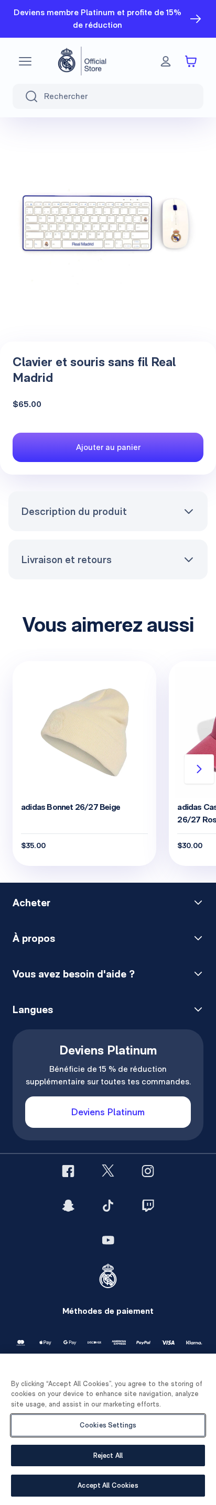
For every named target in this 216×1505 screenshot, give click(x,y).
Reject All (108, 1455)
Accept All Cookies (108, 1485)
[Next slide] (199, 769)
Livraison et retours (66, 559)
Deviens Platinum (108, 1111)
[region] (108, 1429)
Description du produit (74, 511)
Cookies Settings (108, 1425)
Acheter (31, 902)
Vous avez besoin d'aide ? (74, 974)
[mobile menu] (25, 61)
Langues (33, 1009)
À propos (34, 938)
